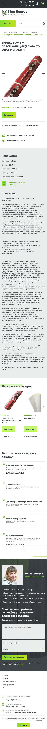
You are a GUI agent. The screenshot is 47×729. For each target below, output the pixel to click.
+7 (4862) (26, 2)
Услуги (5, 678)
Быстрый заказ (8, 437)
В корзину (8, 429)
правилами (20, 664)
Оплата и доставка (9, 682)
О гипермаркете (8, 685)
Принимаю (23, 725)
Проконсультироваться (15, 472)
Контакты (6, 688)
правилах (39, 720)
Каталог (7, 24)
